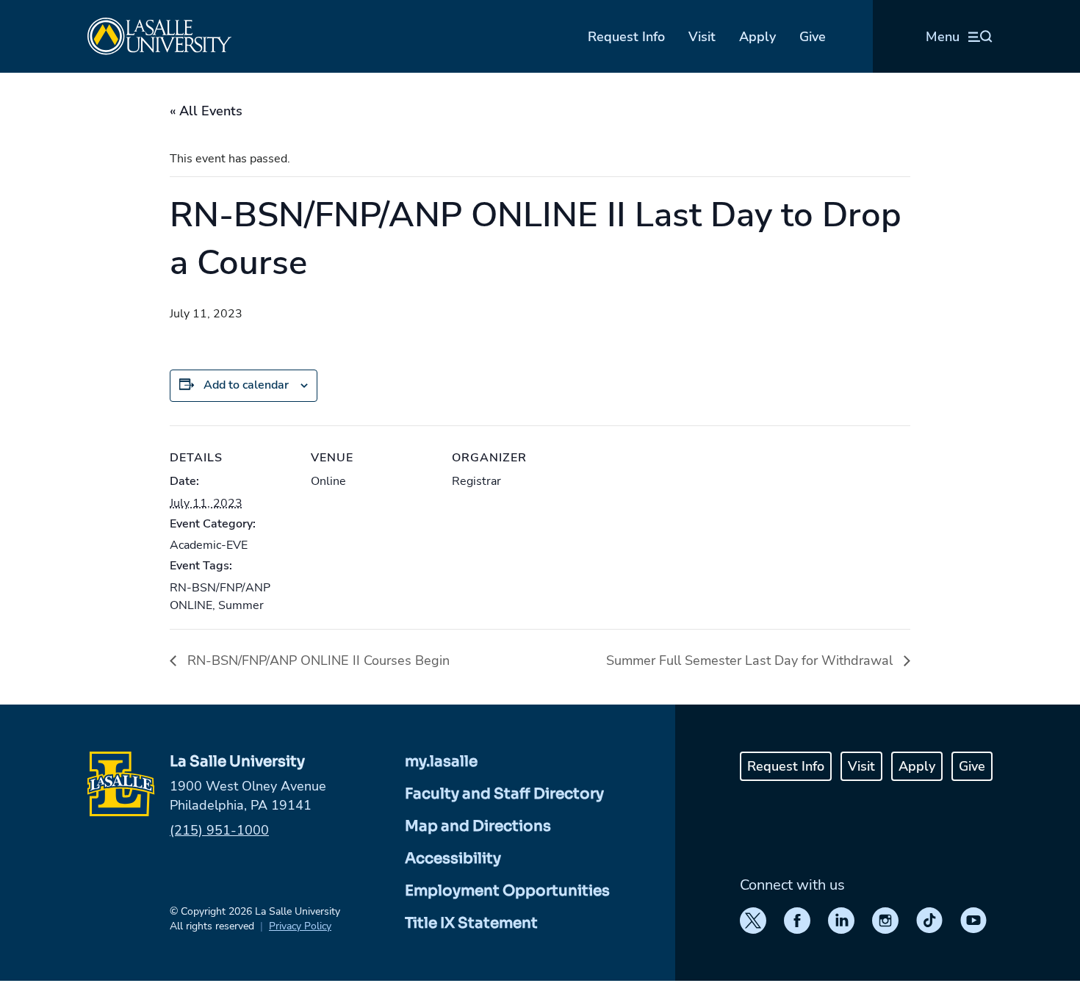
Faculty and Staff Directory (504, 794)
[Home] (159, 36)
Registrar (476, 481)
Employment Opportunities (507, 891)
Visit (702, 37)
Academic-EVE (209, 545)
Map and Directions (478, 826)
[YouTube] (973, 920)
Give (812, 37)
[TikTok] (929, 920)
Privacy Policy (300, 926)
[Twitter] (753, 920)
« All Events (206, 111)
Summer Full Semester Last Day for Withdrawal (751, 660)
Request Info (626, 37)
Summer (241, 605)
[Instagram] (885, 920)
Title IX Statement (471, 923)
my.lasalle (441, 761)
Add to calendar (246, 385)
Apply (757, 37)
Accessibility (453, 858)
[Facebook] (797, 920)
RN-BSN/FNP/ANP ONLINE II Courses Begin (317, 660)
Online (328, 481)
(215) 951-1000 (219, 830)
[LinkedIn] (841, 920)
